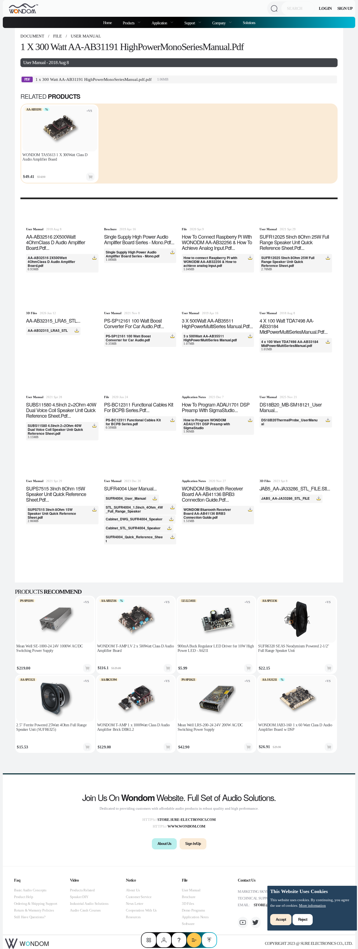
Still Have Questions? (30, 917)
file (57, 36)
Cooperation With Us (141, 910)
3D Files (188, 903)
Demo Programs (193, 910)
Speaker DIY (79, 897)
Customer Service (139, 897)
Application (160, 23)
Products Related (82, 890)
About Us (133, 890)
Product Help (23, 897)
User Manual (85, 36)
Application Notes (195, 917)
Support (190, 23)
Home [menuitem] (107, 22)
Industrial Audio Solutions (89, 903)
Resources (133, 917)
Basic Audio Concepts (30, 890)
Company (219, 23)
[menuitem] (131, 22)
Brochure (188, 897)
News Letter (134, 903)
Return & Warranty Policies (34, 910)
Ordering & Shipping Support (35, 903)
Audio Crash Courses (85, 910)
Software (188, 924)
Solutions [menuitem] (249, 22)
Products (129, 23)
